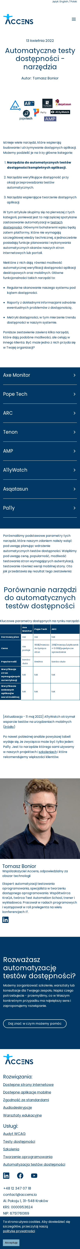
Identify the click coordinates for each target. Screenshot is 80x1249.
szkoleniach (48, 752)
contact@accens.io (20, 1194)
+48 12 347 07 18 (17, 1188)
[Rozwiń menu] (74, 19)
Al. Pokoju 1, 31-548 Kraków (25, 1200)
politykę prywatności (19, 1231)
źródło (9, 727)
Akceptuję (11, 1243)
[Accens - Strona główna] (18, 19)
